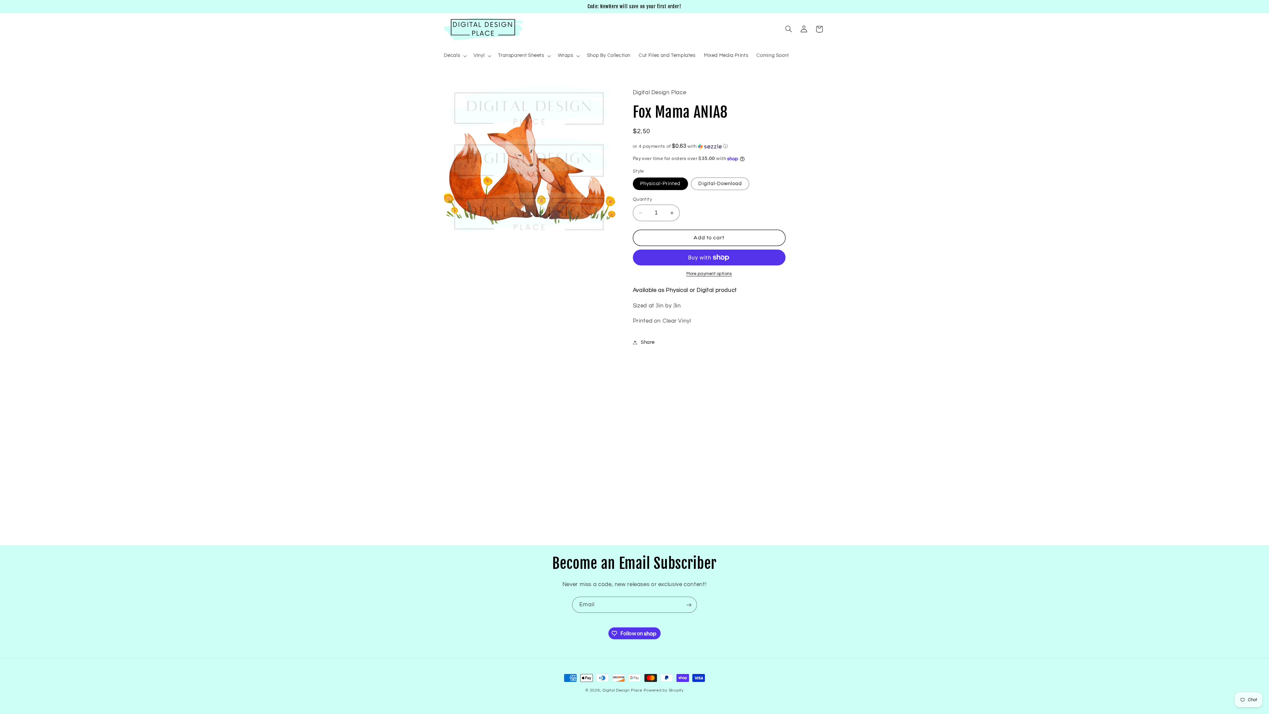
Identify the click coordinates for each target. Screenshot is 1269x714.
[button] (455, 56)
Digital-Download (720, 183)
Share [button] (648, 342)
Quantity (642, 199)
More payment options (709, 274)
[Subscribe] (689, 605)
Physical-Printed (660, 183)
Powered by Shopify (664, 690)
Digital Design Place (622, 690)
